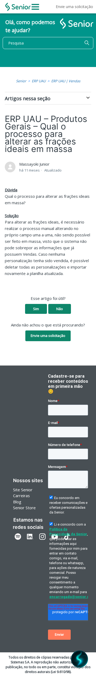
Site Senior (23, 489)
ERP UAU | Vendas (65, 81)
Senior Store (24, 507)
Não (59, 308)
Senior (21, 81)
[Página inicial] (18, 7)
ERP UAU (39, 81)
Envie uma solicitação (74, 6)
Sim (36, 308)
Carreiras (21, 495)
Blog (17, 501)
